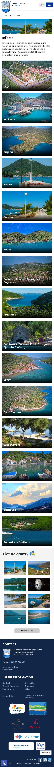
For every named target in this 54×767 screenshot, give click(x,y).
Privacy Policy (8, 696)
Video (27, 689)
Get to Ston (30, 683)
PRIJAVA (46, 752)
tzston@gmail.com (11, 667)
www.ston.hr (8, 669)
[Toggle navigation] (49, 5)
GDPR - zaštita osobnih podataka (35, 696)
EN (43, 4)
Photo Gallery (8, 689)
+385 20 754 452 (17, 662)
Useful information (11, 686)
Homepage (6, 15)
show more (27, 630)
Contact (6, 683)
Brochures (29, 686)
